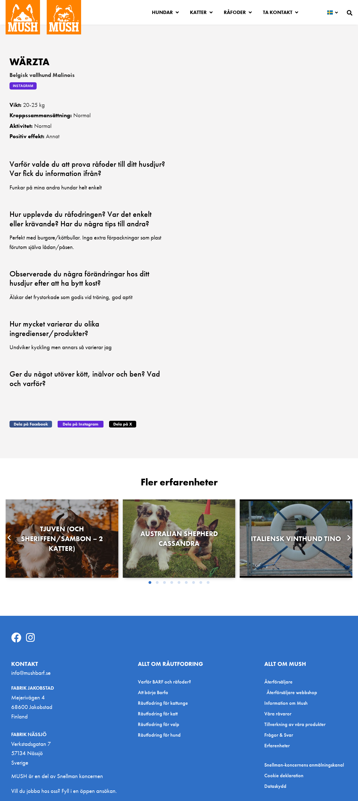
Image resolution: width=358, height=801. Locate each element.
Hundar (162, 12)
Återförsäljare (278, 681)
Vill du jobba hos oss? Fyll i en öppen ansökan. (64, 791)
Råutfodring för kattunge (163, 703)
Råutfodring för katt (158, 713)
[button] (31, 424)
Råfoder (235, 12)
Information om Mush (286, 703)
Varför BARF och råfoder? (164, 681)
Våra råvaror (277, 713)
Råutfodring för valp (158, 724)
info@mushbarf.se (31, 672)
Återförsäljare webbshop (292, 692)
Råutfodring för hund (159, 735)
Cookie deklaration (283, 775)
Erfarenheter (277, 745)
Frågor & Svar (278, 735)
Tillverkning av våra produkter (295, 724)
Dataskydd (275, 786)
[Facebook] (16, 638)
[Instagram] (30, 638)
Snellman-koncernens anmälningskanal (304, 765)
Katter (198, 12)
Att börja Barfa (153, 692)
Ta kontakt (277, 12)
